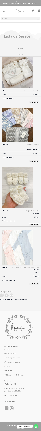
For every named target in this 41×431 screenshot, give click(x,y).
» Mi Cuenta (8, 371)
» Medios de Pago (10, 353)
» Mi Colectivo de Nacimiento (14, 375)
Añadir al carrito (34, 102)
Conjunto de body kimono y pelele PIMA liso (24, 267)
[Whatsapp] (36, 426)
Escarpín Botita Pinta (32, 211)
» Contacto (8, 366)
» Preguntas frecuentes (12, 362)
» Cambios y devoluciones (12, 358)
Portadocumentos (33, 145)
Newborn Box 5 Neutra (31, 91)
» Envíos (7, 349)
